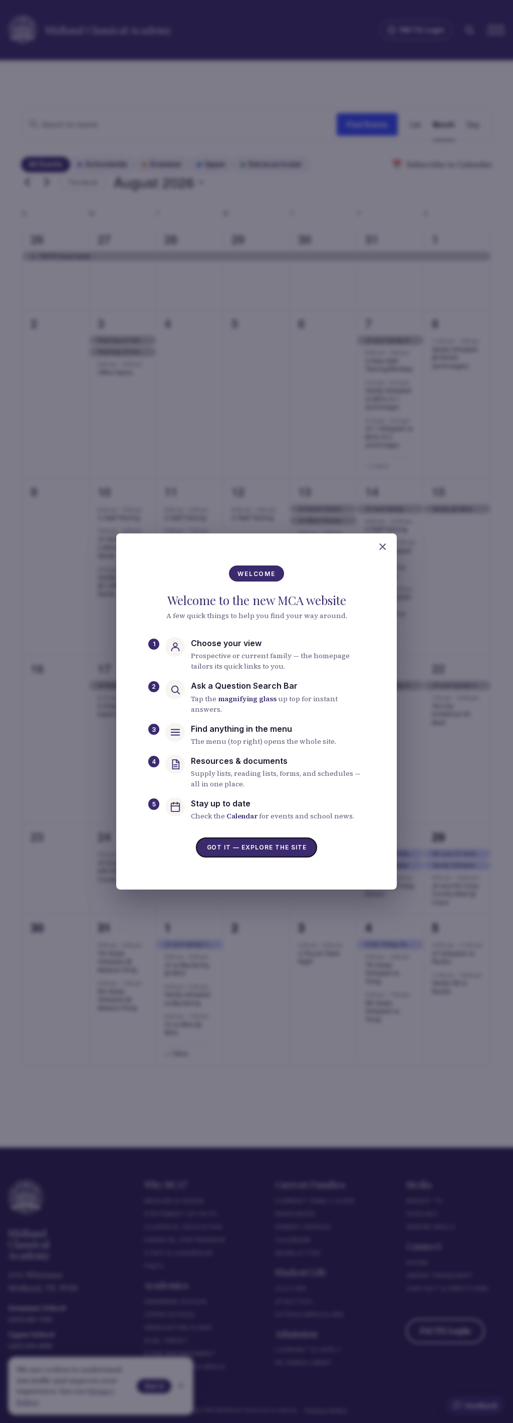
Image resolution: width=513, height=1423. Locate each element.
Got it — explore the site (257, 847)
